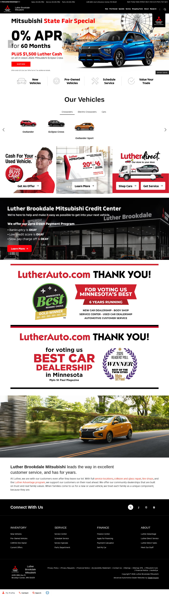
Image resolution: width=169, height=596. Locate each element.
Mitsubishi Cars (151, 568)
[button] (10, 44)
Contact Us (117, 568)
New (106, 9)
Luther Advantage (148, 534)
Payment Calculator (105, 542)
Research (153, 9)
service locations (104, 478)
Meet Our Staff (147, 547)
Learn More (82, 186)
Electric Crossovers (87, 111)
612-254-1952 (40, 2)
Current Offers (16, 547)
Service (128, 9)
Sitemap (127, 568)
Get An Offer (26, 186)
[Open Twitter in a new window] (130, 507)
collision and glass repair (127, 478)
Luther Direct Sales (149, 542)
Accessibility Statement (101, 568)
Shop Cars (125, 186)
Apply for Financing (105, 538)
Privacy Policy (53, 568)
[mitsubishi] (7, 8)
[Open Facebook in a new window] (138, 507)
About (146, 9)
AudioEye (154, 570)
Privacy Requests (68, 568)
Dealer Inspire (153, 577)
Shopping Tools (137, 9)
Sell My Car (101, 547)
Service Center (61, 534)
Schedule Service (62, 538)
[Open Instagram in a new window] (154, 507)
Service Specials (61, 542)
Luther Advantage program (30, 482)
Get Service (151, 186)
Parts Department (62, 547)
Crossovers (67, 111)
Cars (104, 111)
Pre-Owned (113, 9)
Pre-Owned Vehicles (18, 538)
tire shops (147, 478)
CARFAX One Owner (18, 542)
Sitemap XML (138, 568)
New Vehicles (16, 534)
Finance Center (103, 534)
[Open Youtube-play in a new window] (146, 507)
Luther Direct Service (150, 538)
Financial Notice (83, 568)
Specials (121, 9)
